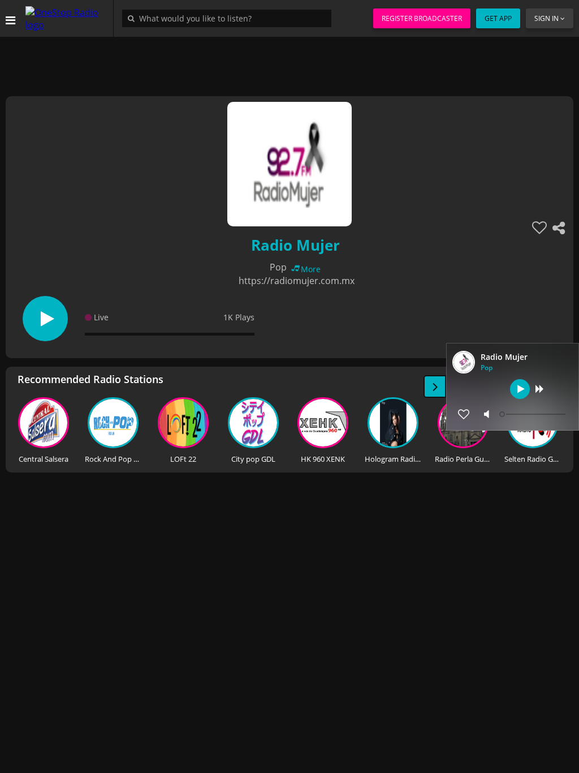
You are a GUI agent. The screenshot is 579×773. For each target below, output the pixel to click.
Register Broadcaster (422, 18)
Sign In (546, 18)
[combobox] (229, 18)
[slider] (534, 414)
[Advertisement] (289, 62)
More (311, 269)
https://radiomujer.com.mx (297, 280)
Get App (498, 18)
